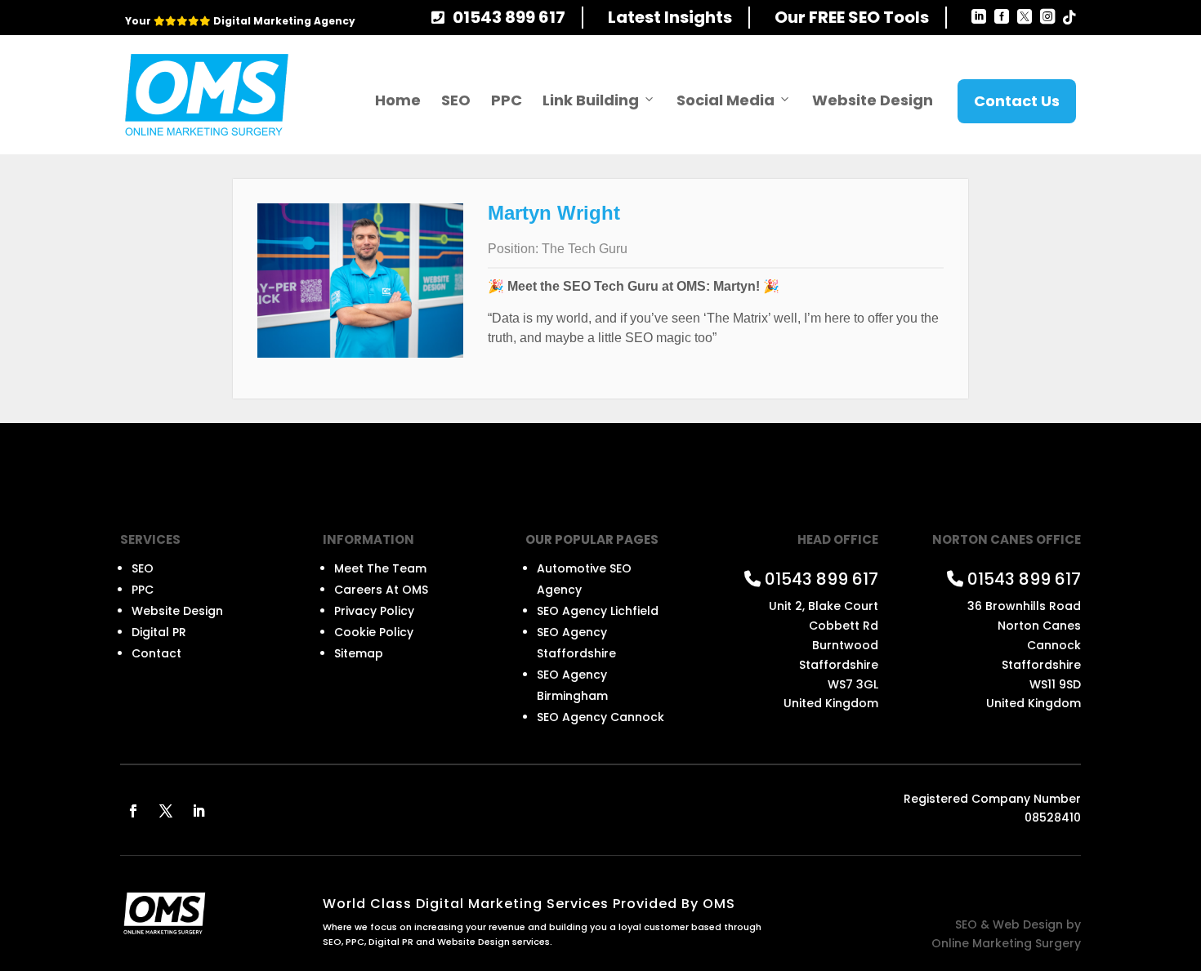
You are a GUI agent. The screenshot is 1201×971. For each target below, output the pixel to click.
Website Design (872, 100)
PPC (506, 100)
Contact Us (1017, 101)
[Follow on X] (166, 811)
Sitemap (358, 653)
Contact (156, 653)
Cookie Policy (373, 632)
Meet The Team (380, 568)
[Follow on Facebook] (133, 811)
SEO (456, 100)
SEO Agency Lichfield (598, 611)
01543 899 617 (509, 17)
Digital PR (159, 632)
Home (398, 100)
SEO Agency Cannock (600, 717)
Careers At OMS (381, 589)
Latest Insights (670, 17)
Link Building (590, 100)
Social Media (725, 100)
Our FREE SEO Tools (852, 17)
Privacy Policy (374, 611)
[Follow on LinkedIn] (198, 811)
